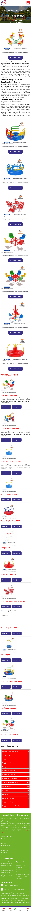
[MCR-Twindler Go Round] (15, 350)
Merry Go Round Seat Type (11, 681)
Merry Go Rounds (16, 22)
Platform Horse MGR (9, 708)
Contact (4, 852)
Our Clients (5, 850)
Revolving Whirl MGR (9, 628)
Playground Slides (8, 763)
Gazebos (5, 790)
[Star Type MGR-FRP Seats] (15, 241)
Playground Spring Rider (10, 778)
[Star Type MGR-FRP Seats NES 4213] (15, 278)
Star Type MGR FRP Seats (11, 735)
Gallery (4, 848)
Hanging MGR (6, 548)
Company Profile (7, 841)
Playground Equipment (9, 802)
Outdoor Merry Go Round (10, 751)
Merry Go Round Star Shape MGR (14, 601)
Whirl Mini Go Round (9, 494)
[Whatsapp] (15, 909)
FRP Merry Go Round (9, 395)
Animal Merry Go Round (10, 428)
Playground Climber (8, 770)
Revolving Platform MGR (10, 521)
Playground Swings (8, 759)
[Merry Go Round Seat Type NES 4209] (15, 169)
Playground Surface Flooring (11, 806)
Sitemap (4, 843)
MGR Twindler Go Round (10, 574)
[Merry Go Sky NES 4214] (15, 314)
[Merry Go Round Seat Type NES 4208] (15, 133)
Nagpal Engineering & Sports (15, 815)
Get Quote (16, 407)
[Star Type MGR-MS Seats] (15, 205)
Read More (5, 407)
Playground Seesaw (8, 774)
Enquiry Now (16, 57)
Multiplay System (7, 755)
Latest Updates (6, 845)
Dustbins (5, 794)
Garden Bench (6, 786)
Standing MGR (6, 654)
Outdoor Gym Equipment (10, 782)
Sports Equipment (8, 798)
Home (10, 20)
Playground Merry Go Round (11, 461)
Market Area (5, 855)
